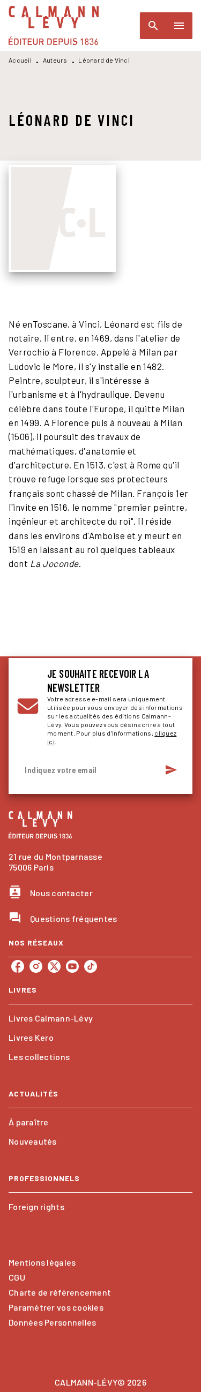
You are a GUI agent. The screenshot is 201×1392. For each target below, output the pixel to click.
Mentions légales (42, 1262)
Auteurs (55, 60)
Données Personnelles (52, 1322)
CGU (17, 1277)
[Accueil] (54, 25)
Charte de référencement (60, 1292)
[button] (100, 1018)
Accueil (20, 60)
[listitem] (18, 966)
